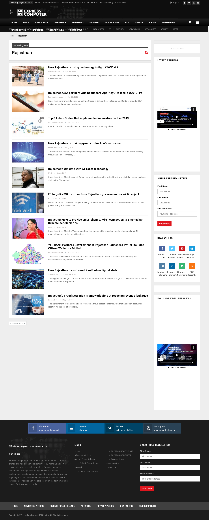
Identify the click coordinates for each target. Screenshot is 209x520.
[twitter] (189, 2)
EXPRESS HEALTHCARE (122, 451)
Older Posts (18, 323)
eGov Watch (41, 22)
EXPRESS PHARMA (89, 471)
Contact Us (120, 2)
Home (37, 2)
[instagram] (198, 2)
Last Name (162, 197)
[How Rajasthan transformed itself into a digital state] (28, 279)
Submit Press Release (72, 2)
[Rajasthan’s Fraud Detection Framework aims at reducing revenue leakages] (28, 304)
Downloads (168, 22)
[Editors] (10, 446)
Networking (134, 29)
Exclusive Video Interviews (174, 298)
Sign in (175, 2)
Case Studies (56, 30)
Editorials (78, 22)
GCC (127, 22)
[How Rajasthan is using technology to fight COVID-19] (28, 76)
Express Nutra (117, 459)
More (175, 29)
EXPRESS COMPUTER (121, 455)
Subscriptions (147, 506)
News (26, 22)
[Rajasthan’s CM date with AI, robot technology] (28, 177)
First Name (162, 186)
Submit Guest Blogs (89, 463)
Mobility (120, 29)
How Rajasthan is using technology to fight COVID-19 (83, 67)
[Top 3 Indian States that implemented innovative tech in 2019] (28, 127)
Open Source (150, 29)
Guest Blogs (112, 22)
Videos (152, 22)
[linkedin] (194, 2)
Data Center (98, 29)
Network (91, 2)
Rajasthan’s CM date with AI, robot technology (78, 168)
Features (94, 22)
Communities (18, 30)
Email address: (164, 208)
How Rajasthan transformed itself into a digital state (83, 270)
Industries (37, 30)
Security (164, 29)
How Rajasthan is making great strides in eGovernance (84, 143)
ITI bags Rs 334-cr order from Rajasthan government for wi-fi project (93, 194)
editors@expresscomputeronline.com (30, 446)
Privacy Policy (106, 2)
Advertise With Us (51, 2)
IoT (110, 29)
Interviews (60, 22)
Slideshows (76, 30)
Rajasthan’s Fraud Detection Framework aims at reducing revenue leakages (98, 295)
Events (139, 22)
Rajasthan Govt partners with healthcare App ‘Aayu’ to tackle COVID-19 (95, 92)
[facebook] (184, 2)
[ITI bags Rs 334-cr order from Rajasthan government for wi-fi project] (28, 203)
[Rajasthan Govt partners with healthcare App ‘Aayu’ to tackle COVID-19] (28, 101)
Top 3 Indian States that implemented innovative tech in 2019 (88, 118)
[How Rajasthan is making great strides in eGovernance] (28, 152)
